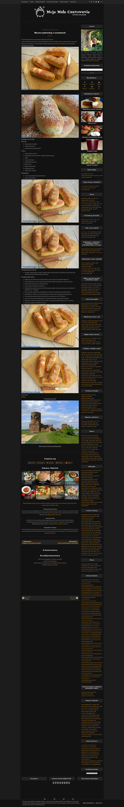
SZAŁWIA (83, 378)
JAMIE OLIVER (83, 752)
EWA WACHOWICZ (84, 748)
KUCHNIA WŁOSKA (84, 287)
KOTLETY (83, 308)
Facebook (55, 522)
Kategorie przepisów (40, 1)
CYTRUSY (83, 440)
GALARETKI (83, 542)
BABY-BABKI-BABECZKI (86, 514)
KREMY (89, 186)
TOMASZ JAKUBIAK (84, 764)
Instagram (61, 522)
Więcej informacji (88, 803)
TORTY (82, 555)
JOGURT (82, 233)
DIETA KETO (83, 200)
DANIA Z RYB (96, 338)
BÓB (95, 472)
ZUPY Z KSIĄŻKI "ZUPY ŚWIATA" (87, 187)
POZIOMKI (90, 456)
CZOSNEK (95, 352)
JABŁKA (82, 444)
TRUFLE (97, 498)
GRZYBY (82, 481)
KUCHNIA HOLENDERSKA (86, 618)
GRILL (82, 304)
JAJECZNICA (97, 231)
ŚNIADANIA (52, 505)
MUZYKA (89, 173)
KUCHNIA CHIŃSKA (84, 324)
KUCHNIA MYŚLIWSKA (95, 645)
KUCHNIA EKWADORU (85, 609)
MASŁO (97, 233)
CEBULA (82, 474)
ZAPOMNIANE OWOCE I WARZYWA (88, 382)
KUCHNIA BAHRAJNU (95, 592)
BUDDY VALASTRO (84, 746)
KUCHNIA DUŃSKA (84, 608)
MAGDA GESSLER (84, 753)
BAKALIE (83, 283)
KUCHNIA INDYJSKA (85, 622)
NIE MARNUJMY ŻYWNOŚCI (86, 268)
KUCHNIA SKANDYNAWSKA (86, 662)
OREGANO (97, 366)
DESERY (83, 541)
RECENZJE (83, 727)
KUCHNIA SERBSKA (95, 659)
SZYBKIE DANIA (89, 329)
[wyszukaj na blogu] (102, 1)
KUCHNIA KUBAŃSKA (85, 636)
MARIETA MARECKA (93, 753)
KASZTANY (94, 445)
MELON (88, 449)
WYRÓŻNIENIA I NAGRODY (86, 734)
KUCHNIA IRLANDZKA (85, 623)
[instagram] (91, 1)
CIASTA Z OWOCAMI (85, 526)
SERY (97, 727)
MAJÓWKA (97, 718)
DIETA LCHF (91, 200)
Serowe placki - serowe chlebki (71, 483)
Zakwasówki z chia (43, 483)
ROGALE (93, 407)
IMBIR (87, 356)
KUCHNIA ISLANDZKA (95, 623)
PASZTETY (83, 310)
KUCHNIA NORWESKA (96, 646)
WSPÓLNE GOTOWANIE (85, 694)
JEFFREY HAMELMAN (93, 752)
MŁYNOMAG (97, 326)
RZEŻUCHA (97, 375)
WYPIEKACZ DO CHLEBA (95, 410)
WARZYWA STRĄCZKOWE (86, 502)
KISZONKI (88, 219)
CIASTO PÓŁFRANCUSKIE (95, 534)
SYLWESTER (83, 729)
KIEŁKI (87, 357)
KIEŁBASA (83, 306)
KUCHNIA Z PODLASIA (85, 676)
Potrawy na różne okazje (52, 1)
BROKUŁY (83, 472)
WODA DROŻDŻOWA (85, 410)
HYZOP (82, 356)
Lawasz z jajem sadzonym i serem (71, 497)
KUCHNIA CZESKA (95, 606)
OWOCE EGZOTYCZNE (85, 452)
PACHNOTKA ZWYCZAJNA (86, 370)
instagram (92, 84)
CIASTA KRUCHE (95, 521)
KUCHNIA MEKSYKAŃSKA (86, 643)
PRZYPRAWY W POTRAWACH (92, 270)
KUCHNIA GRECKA (94, 342)
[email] (98, 1)
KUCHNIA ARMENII (96, 588)
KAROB (87, 445)
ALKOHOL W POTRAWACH (86, 421)
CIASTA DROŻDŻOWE (85, 521)
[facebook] (89, 1)
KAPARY (82, 357)
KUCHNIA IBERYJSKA (96, 618)
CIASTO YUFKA (94, 535)
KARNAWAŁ (88, 716)
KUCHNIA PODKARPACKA (86, 653)
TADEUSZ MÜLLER (95, 762)
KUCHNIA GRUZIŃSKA (95, 613)
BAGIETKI (50, 35)
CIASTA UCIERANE (84, 525)
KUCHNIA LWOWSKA (95, 638)
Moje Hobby (73, 1)
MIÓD (71, 503)
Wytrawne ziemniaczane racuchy (92, 137)
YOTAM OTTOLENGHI (94, 764)
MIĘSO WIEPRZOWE (85, 569)
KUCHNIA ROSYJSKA (96, 657)
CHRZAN (89, 352)
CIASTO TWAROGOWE (85, 535)
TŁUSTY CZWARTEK (85, 731)
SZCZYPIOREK (84, 380)
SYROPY (92, 426)
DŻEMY (82, 219)
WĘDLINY (83, 254)
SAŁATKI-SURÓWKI (84, 205)
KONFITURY (95, 219)
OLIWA (95, 268)
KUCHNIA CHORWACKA (95, 604)
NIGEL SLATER (83, 757)
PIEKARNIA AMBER (90, 692)
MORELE (93, 449)
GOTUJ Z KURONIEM (94, 750)
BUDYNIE (83, 518)
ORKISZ (95, 327)
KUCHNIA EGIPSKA (94, 608)
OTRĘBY (88, 368)
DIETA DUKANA (93, 198)
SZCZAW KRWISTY (90, 378)
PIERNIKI (95, 549)
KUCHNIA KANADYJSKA (85, 630)
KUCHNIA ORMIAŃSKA (96, 650)
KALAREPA (89, 482)
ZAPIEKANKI (89, 271)
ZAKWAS (83, 412)
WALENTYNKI (93, 731)
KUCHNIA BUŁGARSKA (96, 602)
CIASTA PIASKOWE (95, 523)
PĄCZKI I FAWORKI (84, 551)
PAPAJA (94, 452)
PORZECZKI (83, 456)
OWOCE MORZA (84, 343)
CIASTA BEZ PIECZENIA (85, 519)
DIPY (82, 263)
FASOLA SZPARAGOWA (85, 479)
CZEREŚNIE (91, 440)
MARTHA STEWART (84, 755)
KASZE (82, 322)
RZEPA (88, 495)
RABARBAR (96, 456)
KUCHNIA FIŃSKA (84, 611)
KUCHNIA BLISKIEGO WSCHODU (87, 597)
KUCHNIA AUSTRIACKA (97, 590)
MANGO (93, 447)
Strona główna (24, 1)
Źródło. (23, 397)
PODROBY (83, 571)
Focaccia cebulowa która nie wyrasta (57, 497)
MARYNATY (83, 221)
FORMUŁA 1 (83, 713)
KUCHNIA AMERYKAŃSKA (86, 585)
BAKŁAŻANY (90, 470)
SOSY (82, 271)
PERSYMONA (83, 454)
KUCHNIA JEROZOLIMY (85, 629)
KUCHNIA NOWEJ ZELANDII (86, 648)
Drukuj (32, 462)
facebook (85, 84)
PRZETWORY (91, 221)
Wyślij (69, 462)
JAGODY (88, 444)
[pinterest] (93, 1)
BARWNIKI (83, 516)
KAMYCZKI (83, 173)
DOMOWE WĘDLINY (97, 248)
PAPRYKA (88, 491)
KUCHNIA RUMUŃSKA (85, 659)
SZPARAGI (95, 497)
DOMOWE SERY (84, 231)
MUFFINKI (83, 549)
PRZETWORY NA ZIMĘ (85, 223)
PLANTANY (96, 454)
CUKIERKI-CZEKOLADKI (85, 539)
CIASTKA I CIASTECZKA (85, 528)
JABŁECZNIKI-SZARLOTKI (93, 542)
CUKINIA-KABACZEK (85, 475)
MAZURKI (93, 548)
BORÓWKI (89, 438)
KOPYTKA (89, 285)
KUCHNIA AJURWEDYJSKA (86, 203)
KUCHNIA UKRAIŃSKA (95, 671)
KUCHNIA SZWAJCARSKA (95, 666)
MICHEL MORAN (93, 755)
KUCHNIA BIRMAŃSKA (96, 595)
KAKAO (82, 423)
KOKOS (99, 357)
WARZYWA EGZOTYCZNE (86, 500)
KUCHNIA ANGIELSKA (95, 586)
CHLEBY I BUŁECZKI (36, 503)
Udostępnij (41, 462)
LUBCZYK (98, 361)
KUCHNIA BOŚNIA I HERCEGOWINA (87, 600)
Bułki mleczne (92, 123)
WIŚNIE (98, 458)
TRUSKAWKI (83, 458)
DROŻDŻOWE (64, 503)
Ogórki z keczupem (92, 165)
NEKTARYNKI (83, 451)
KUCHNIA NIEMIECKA (85, 646)
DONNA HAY (92, 746)
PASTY (82, 270)
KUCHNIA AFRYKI (94, 579)
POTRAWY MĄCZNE (46, 505)
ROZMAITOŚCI (89, 727)
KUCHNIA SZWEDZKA (85, 667)
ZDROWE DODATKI (95, 207)
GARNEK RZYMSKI (84, 250)
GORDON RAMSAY (84, 750)
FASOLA (88, 477)
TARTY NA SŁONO (95, 292)
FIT (95, 202)
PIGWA (89, 454)
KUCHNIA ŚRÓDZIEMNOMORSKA (87, 680)
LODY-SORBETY (90, 233)
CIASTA (89, 518)
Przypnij (60, 462)
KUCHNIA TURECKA (85, 671)
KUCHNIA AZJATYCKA (91, 322)
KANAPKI (94, 304)
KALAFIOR (83, 482)
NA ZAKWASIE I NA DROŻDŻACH (87, 403)
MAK (82, 548)
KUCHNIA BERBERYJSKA (85, 595)
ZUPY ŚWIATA (84, 189)
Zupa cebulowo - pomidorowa (29, 497)
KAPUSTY (83, 484)
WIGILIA (90, 732)
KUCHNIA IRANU (95, 622)
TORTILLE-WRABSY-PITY (85, 294)
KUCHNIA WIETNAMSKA (85, 673)
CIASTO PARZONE (84, 534)
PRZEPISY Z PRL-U (96, 203)
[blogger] (96, 1)
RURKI (97, 551)
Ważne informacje (64, 1)
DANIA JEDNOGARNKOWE (86, 248)
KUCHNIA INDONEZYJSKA (86, 620)
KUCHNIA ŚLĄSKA (84, 678)
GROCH (93, 479)
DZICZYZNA (89, 565)
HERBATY (98, 354)
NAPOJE (82, 424)
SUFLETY (89, 553)
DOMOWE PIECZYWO (56, 503)
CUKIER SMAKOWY (95, 537)
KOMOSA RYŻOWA (92, 359)
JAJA (91, 231)
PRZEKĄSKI (95, 370)
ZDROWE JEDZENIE (85, 209)
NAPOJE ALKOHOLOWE (92, 424)
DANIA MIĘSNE (84, 564)
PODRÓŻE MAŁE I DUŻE (85, 175)
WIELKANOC (83, 732)
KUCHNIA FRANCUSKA (94, 611)
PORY (90, 493)
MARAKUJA (83, 449)
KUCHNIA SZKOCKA (85, 666)
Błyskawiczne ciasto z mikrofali (92, 109)
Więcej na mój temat (93, 60)
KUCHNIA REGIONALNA (85, 657)
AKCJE (82, 692)
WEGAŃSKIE (94, 205)
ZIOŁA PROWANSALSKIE (95, 384)
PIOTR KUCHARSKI (97, 760)
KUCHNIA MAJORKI (84, 639)
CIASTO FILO (95, 528)
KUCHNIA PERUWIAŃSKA (86, 652)
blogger (99, 84)
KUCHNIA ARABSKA (85, 579)
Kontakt (53, 533)
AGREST (82, 435)
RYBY (91, 343)
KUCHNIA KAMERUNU (96, 629)
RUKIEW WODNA (84, 375)
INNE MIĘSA (96, 565)
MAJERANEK (83, 363)
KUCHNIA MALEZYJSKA (94, 639)
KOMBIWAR (83, 252)
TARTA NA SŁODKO (96, 553)
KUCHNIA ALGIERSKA (85, 583)
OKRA (88, 490)
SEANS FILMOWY (97, 175)
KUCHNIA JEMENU (95, 627)
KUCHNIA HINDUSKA (95, 615)
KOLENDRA (83, 359)
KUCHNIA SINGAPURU (85, 660)
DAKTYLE (97, 440)
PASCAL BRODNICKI (85, 759)
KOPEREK (83, 264)
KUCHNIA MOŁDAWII (85, 645)
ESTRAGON (88, 354)
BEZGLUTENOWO (84, 198)
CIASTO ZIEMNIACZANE (85, 537)
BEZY (89, 516)
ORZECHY (90, 451)
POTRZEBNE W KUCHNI (85, 724)
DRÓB (82, 565)
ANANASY (89, 435)
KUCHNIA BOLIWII (84, 599)
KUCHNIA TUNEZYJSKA (95, 669)
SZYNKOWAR (98, 252)
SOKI (88, 426)
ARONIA (82, 437)
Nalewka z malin (92, 151)
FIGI (87, 442)
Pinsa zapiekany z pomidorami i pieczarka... (43, 497)
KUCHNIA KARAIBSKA (96, 630)
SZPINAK (83, 498)
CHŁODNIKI (83, 186)
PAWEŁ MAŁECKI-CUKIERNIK (86, 760)
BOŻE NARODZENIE (85, 704)
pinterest (85, 88)
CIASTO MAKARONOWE (85, 532)
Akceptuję (98, 803)
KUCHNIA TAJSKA (95, 667)
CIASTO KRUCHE (95, 530)
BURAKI (89, 472)
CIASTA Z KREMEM (95, 525)
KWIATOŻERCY (91, 361)
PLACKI (94, 290)
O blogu (32, 1)
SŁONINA (95, 571)
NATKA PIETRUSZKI (85, 266)
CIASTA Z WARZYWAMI (96, 526)
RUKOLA (91, 375)
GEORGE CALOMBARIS (94, 748)
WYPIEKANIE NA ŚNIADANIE (86, 695)
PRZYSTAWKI (93, 725)
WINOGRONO (91, 458)
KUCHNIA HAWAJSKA (85, 615)
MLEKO (74, 503)
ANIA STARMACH (84, 745)
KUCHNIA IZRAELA (84, 625)
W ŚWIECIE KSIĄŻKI (85, 177)
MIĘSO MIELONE (91, 567)
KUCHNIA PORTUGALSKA (85, 655)
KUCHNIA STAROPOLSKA (85, 664)
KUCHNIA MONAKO (97, 643)
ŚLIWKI (98, 460)
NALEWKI (94, 423)
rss (99, 88)
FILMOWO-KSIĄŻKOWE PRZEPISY (87, 711)
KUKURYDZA (83, 488)
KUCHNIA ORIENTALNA (85, 650)
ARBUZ (94, 435)
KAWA (88, 423)
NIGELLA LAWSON (92, 757)
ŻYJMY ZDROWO (84, 210)
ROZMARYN (91, 373)
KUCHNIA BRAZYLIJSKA (85, 602)
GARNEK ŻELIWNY (94, 250)
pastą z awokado (60, 43)
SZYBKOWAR (90, 252)
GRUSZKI (98, 442)
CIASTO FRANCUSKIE (85, 530)
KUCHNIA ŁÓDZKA (95, 287)
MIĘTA (82, 364)
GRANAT (92, 442)
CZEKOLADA (94, 539)
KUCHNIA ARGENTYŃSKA (86, 588)
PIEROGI (83, 290)
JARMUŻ (92, 356)
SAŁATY (93, 377)
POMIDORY (83, 493)
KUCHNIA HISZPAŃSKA (85, 616)
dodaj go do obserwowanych (59, 563)
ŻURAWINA (83, 461)
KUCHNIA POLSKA (96, 285)
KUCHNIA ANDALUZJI (85, 586)
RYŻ (82, 329)
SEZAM (99, 377)
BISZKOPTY (95, 516)
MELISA (90, 363)
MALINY (87, 447)
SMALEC (89, 310)
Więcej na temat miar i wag (54, 514)
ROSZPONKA (83, 373)
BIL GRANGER (92, 745)
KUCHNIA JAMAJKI (94, 625)
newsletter (91, 88)
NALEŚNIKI (89, 289)
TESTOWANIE (91, 729)
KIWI (98, 445)
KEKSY (98, 544)
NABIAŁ (94, 235)
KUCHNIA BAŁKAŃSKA (85, 593)
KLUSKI (82, 285)
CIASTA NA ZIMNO (84, 523)
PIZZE (89, 290)
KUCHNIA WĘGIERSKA (85, 674)
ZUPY (95, 186)
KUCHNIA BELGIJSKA (96, 593)
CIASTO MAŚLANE (96, 532)
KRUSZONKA (89, 546)
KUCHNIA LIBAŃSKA (95, 636)
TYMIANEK (92, 380)
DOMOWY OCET (84, 709)
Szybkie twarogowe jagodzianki (28, 482)
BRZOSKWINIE (96, 438)
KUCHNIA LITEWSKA (85, 638)
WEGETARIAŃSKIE (84, 207)
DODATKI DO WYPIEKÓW (46, 503)
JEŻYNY (94, 444)
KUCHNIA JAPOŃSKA (85, 627)
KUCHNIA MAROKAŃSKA (85, 641)
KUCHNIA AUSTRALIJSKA (85, 590)
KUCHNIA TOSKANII (85, 669)
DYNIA (82, 442)
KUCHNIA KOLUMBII (85, 632)
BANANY (83, 438)
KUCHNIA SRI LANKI (97, 662)
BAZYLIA (82, 352)
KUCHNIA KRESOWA (94, 634)
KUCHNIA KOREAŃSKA (95, 632)
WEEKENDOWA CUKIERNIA (91, 555)
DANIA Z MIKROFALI (84, 706)
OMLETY (83, 237)
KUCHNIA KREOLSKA (85, 634)
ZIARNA (56, 505)
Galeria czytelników (63, 523)
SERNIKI (82, 553)
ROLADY (92, 551)
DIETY (91, 202)
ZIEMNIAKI (83, 505)
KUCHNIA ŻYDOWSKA (85, 682)
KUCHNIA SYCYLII (96, 664)
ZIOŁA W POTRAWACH (85, 273)
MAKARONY (83, 326)
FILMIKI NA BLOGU (93, 709)
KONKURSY (94, 716)
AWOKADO (88, 437)
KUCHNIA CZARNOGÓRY (85, 606)
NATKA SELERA (84, 366)
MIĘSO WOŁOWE (95, 569)
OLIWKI (92, 490)
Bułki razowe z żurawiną (57, 483)
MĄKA (68, 503)
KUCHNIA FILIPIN (95, 609)
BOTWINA (97, 470)
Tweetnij (51, 462)
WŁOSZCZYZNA (97, 502)
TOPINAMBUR (90, 498)
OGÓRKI (82, 490)
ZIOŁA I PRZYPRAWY (85, 384)
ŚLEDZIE (82, 312)
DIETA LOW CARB (84, 202)
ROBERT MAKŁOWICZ (85, 762)
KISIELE (82, 546)
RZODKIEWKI (94, 495)
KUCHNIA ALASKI (96, 581)
